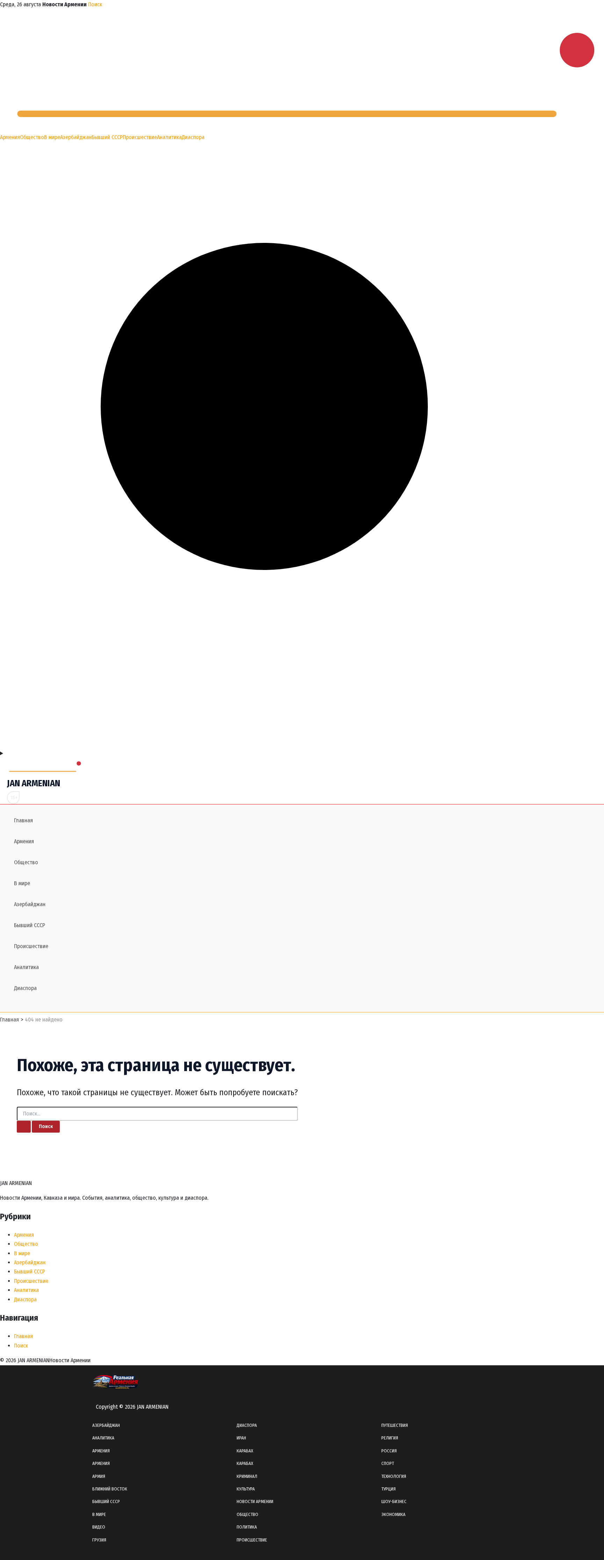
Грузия (99, 1540)
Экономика (393, 1514)
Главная (23, 820)
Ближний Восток (109, 1489)
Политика (247, 1527)
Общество (32, 137)
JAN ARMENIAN (33, 783)
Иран (241, 1437)
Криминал (247, 1476)
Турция (388, 1489)
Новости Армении (255, 1501)
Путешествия (394, 1425)
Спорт (387, 1463)
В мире (52, 137)
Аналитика (169, 137)
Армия (98, 1476)
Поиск (95, 4)
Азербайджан (76, 137)
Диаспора (193, 137)
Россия (389, 1450)
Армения (10, 137)
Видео (98, 1527)
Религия (389, 1437)
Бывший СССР (107, 137)
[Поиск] (302, 744)
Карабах (245, 1450)
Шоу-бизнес (394, 1501)
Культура (246, 1489)
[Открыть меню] (302, 753)
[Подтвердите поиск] (24, 1127)
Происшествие (140, 137)
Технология (393, 1476)
